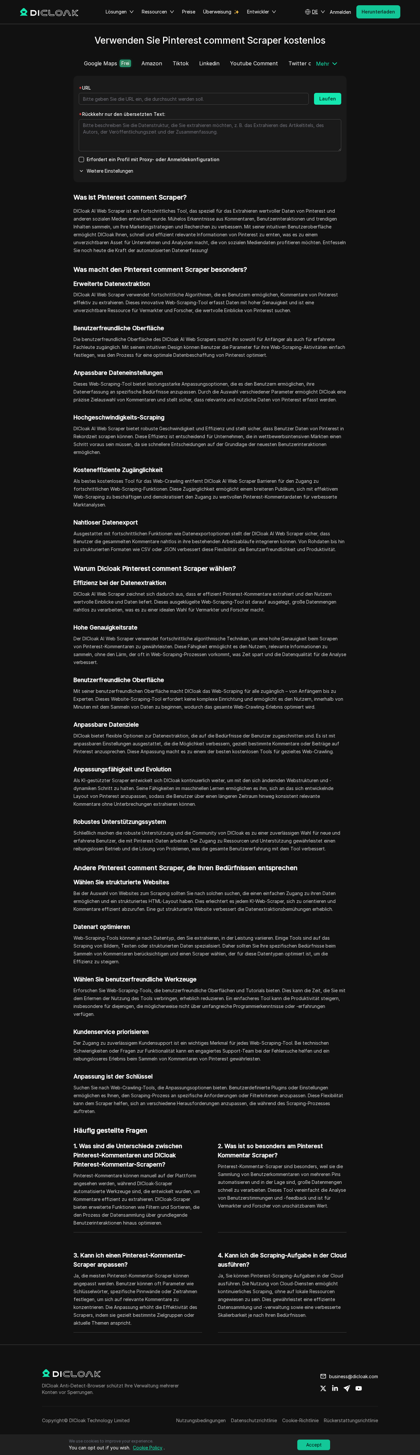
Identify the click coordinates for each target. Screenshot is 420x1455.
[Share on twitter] (323, 1388)
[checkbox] (81, 159)
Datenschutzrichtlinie (254, 1420)
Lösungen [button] (116, 11)
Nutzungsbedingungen (201, 1420)
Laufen (327, 98)
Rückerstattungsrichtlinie (351, 1420)
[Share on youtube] (358, 1388)
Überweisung (217, 11)
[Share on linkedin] (335, 1388)
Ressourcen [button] (154, 11)
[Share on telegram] (347, 1388)
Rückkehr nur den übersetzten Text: (122, 114)
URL (85, 88)
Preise (188, 11)
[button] (315, 12)
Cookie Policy (147, 1447)
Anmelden (340, 12)
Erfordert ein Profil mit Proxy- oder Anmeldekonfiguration (153, 159)
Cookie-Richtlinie (300, 1420)
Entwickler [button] (258, 11)
